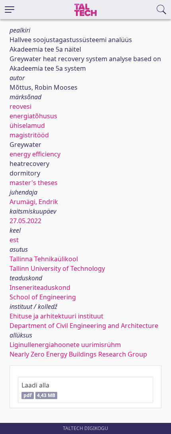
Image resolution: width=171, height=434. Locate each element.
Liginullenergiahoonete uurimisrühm (65, 344)
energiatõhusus (33, 116)
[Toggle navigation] (9, 9)
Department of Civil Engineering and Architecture (84, 325)
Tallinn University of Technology (57, 268)
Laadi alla (38, 390)
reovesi (20, 106)
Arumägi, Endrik (34, 201)
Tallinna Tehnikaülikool (44, 259)
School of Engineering (43, 297)
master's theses (34, 182)
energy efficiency (35, 154)
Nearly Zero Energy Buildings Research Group (78, 354)
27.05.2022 (25, 220)
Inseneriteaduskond (40, 287)
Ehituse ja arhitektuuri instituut (56, 316)
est (14, 239)
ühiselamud (27, 125)
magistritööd (29, 135)
